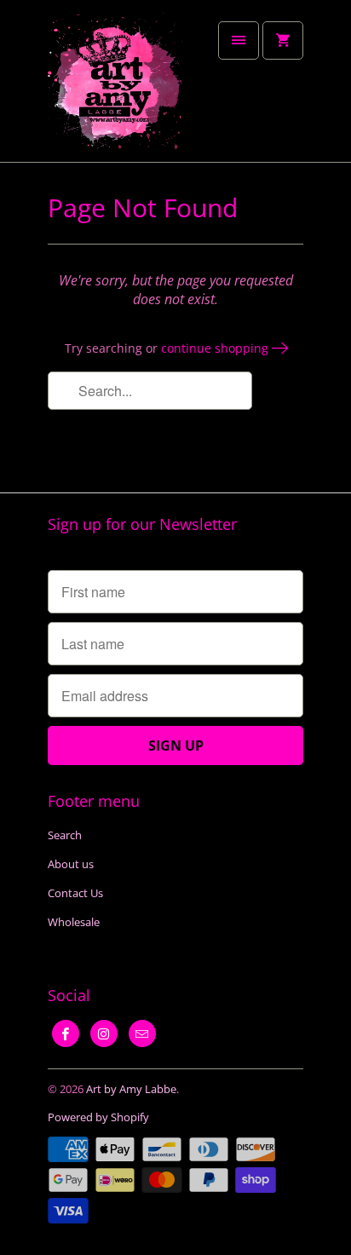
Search (65, 835)
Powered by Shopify (98, 1117)
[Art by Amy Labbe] (116, 87)
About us (71, 864)
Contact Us (75, 893)
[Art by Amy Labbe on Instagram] (104, 1033)
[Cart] (282, 40)
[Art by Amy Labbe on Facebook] (65, 1033)
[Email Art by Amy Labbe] (142, 1033)
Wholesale (74, 922)
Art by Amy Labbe (131, 1089)
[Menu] (238, 40)
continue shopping (216, 348)
